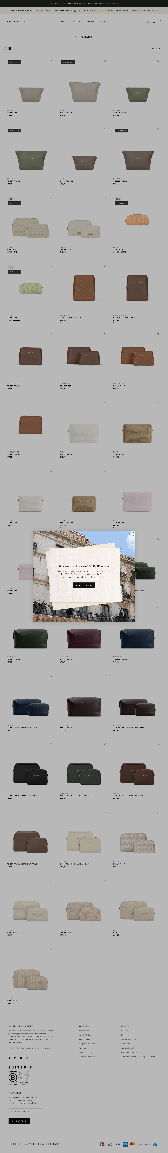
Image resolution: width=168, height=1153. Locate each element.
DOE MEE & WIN (84, 585)
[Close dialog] (132, 534)
